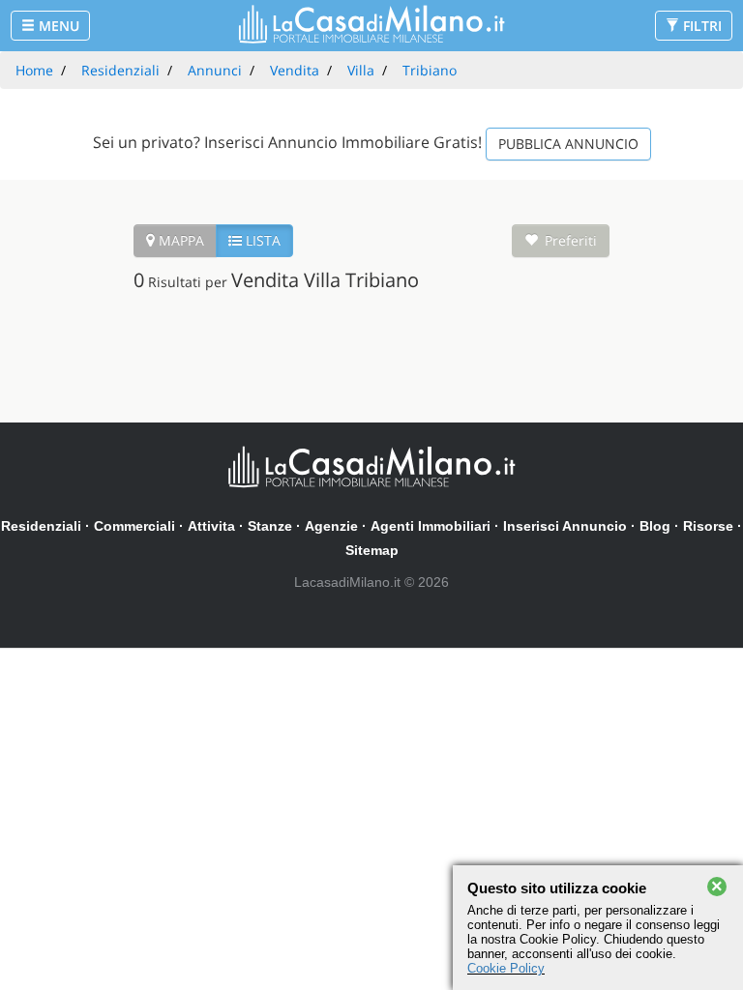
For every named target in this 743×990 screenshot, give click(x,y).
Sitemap (372, 550)
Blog (654, 526)
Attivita (211, 526)
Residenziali (41, 526)
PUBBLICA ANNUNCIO (568, 143)
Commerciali (134, 526)
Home (34, 70)
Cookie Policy (506, 968)
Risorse (708, 526)
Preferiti (571, 240)
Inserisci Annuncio (565, 526)
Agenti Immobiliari (430, 526)
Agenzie (331, 526)
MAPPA (179, 240)
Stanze (270, 526)
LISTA (261, 240)
